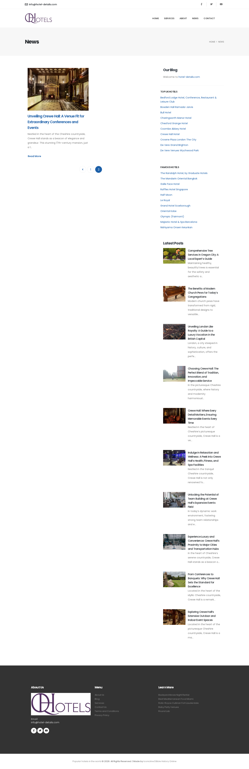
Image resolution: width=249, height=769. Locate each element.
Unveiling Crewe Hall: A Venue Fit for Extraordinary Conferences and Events (56, 122)
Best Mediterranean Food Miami (175, 699)
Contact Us (101, 707)
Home (155, 18)
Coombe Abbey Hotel (173, 128)
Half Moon (166, 195)
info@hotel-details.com (42, 4)
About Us (99, 694)
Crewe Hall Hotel (170, 134)
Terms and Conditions (107, 711)
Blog (97, 699)
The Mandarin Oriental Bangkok (178, 178)
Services (169, 18)
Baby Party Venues (168, 707)
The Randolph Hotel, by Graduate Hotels (184, 173)
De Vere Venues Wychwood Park (179, 150)
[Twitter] (211, 4)
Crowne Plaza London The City (178, 139)
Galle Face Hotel (170, 184)
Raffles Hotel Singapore (174, 189)
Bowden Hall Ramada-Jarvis (176, 107)
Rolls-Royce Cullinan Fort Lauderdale (178, 703)
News (195, 18)
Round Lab (164, 711)
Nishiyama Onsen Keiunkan (176, 227)
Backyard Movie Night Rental (173, 694)
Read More (34, 156)
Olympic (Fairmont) (172, 216)
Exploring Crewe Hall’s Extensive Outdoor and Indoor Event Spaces (202, 616)
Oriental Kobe (168, 211)
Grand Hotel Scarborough (175, 205)
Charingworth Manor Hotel (175, 118)
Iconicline (148, 761)
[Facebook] (201, 4)
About (183, 18)
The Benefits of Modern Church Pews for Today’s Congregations (203, 293)
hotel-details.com (189, 77)
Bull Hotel (165, 112)
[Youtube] (221, 4)
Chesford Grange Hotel (174, 123)
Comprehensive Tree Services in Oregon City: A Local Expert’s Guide (203, 255)
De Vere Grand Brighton (174, 145)
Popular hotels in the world (86, 761)
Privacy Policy (102, 715)
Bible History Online (166, 761)
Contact (209, 18)
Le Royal (165, 200)
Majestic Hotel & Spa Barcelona (178, 222)
